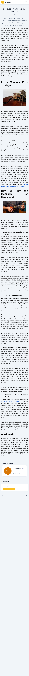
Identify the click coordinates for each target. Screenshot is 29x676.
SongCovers (15, 14)
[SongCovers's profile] (8, 471)
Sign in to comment (9, 488)
